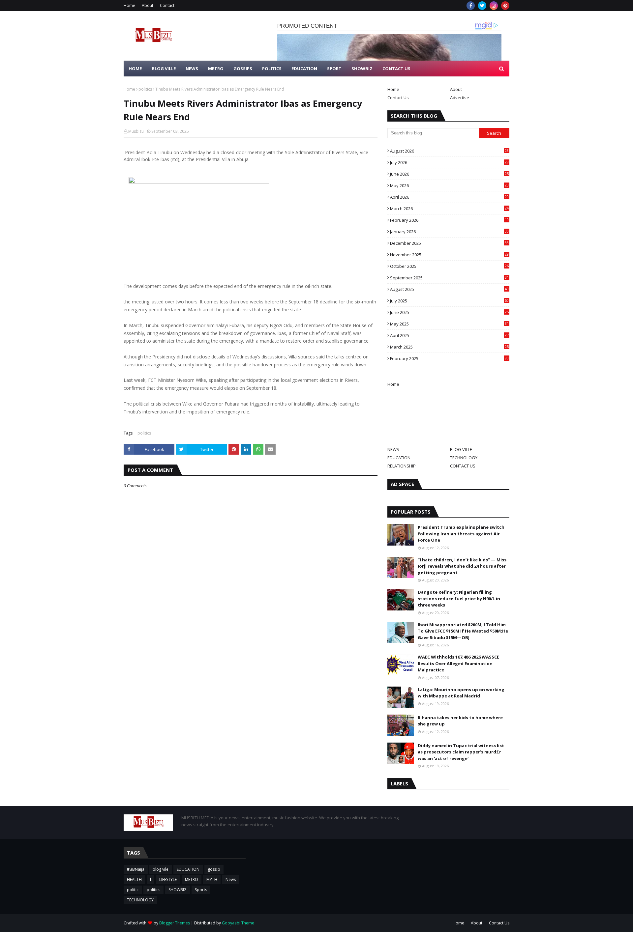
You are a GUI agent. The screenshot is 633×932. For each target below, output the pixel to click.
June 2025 (449, 312)
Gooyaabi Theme (238, 923)
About (147, 5)
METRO (191, 879)
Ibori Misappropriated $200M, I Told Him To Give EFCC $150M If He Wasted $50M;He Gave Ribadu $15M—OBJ (463, 631)
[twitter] (482, 5)
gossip (214, 869)
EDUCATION (398, 458)
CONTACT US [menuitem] (396, 68)
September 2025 (449, 278)
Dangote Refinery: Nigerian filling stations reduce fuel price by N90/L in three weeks (459, 598)
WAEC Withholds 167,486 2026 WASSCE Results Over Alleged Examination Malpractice (458, 663)
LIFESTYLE (168, 879)
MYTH (211, 879)
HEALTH (134, 879)
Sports (201, 889)
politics (145, 89)
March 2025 (449, 347)
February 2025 (449, 358)
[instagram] (494, 5)
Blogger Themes (174, 923)
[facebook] (471, 5)
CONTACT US (462, 466)
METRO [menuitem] (216, 68)
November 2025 (449, 255)
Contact (167, 5)
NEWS (393, 449)
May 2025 (449, 324)
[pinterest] (505, 5)
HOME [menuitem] (135, 68)
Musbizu (136, 131)
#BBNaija (135, 869)
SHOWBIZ (177, 889)
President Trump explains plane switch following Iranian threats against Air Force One (461, 533)
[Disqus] (250, 721)
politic (132, 889)
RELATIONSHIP (401, 466)
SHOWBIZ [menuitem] (362, 68)
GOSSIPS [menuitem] (242, 68)
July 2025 (449, 301)
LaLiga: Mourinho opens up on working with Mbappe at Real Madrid (461, 693)
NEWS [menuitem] (192, 68)
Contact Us (398, 97)
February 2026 (449, 220)
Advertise (459, 97)
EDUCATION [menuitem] (304, 68)
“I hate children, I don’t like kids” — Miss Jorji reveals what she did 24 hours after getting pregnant (462, 566)
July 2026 (449, 162)
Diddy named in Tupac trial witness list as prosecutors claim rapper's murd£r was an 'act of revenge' (461, 752)
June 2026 (449, 174)
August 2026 (449, 151)
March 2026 (449, 209)
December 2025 (449, 243)
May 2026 (449, 185)
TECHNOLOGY (463, 458)
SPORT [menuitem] (334, 68)
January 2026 (449, 232)
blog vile (160, 869)
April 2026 (449, 197)
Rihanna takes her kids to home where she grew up (460, 721)
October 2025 (449, 266)
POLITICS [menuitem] (272, 68)
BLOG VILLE (461, 449)
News (231, 879)
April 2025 (449, 335)
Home (129, 5)
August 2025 (449, 289)
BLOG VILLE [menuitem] (164, 68)
